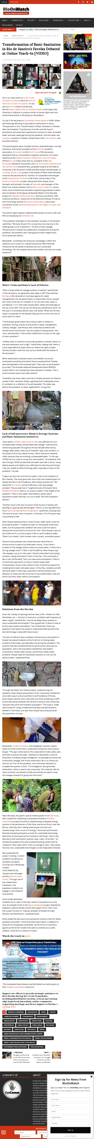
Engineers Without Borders (23, 196)
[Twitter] (88, 2)
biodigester (32, 1012)
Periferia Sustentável (11, 181)
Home (4, 20)
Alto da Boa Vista (9, 166)
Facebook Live (28, 215)
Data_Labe (16, 172)
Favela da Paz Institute (17, 178)
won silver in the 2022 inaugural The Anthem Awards (75, 104)
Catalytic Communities (15, 987)
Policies (30, 20)
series (12, 106)
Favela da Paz (9, 1021)
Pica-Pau (40, 149)
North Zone (33, 152)
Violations (43, 20)
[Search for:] (80, 29)
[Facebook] (79, 2)
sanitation (6, 138)
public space (37, 1025)
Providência (9, 1025)
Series (42, 1029)
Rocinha (26, 510)
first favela (16, 485)
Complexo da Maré (11, 1016)
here (27, 935)
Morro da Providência (42, 187)
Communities (17, 20)
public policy (23, 1025)
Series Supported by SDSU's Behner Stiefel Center (23, 1034)
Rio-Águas (6, 296)
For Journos (7, 25)
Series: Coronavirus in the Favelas (17, 1038)
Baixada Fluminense (10, 491)
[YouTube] (92, 2)
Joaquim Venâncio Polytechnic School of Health (36, 158)
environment (42, 1016)
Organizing (58, 20)
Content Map (73, 20)
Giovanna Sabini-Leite (13, 60)
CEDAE (16, 305)
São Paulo (54, 815)
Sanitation (19, 1029)
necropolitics (50, 138)
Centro (53, 1012)
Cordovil (18, 152)
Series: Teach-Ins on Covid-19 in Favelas (19, 1042)
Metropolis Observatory (34, 202)
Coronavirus (28, 1016)
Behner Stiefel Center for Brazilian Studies (25, 109)
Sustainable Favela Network (36, 120)
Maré (35, 510)
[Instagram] (83, 2)
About (87, 20)
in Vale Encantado (20, 746)
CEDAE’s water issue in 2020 (26, 442)
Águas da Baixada (35, 905)
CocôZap (6, 172)
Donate (19, 25)
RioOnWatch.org (41, 1095)
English (4, 2)
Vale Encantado (13, 510)
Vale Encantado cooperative (47, 163)
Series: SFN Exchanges (43, 1038)
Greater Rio (23, 1021)
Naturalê (36, 184)
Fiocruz (11, 161)
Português (14, 2)
